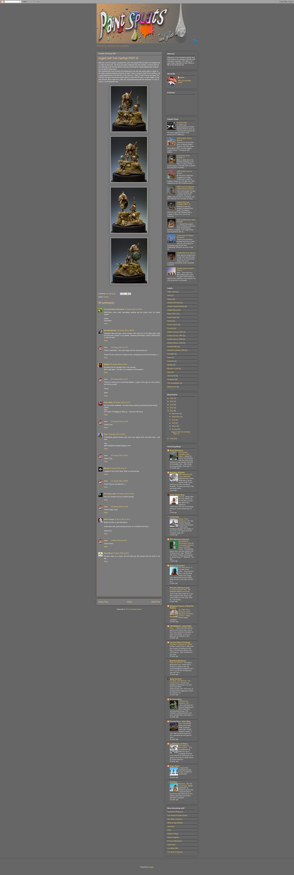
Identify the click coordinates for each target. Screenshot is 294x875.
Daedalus (173, 782)
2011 (172, 411)
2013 (172, 404)
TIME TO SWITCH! (176, 662)
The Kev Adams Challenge (180, 642)
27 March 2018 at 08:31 (121, 553)
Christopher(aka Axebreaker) (114, 309)
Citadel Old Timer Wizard (186, 253)
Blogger (150, 867)
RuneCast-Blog (176, 699)
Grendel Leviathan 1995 (176, 350)
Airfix (169, 295)
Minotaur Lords (172, 368)
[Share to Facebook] (128, 294)
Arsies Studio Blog (177, 495)
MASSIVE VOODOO (177, 472)
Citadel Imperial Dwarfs (175, 306)
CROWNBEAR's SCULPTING (180, 626)
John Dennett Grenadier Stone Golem (184, 454)
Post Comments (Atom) (134, 609)
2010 (172, 438)
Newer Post (103, 602)
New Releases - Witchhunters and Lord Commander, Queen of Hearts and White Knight (186, 545)
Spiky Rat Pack (175, 679)
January (175, 429)
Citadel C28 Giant (173, 303)
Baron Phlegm (109, 519)
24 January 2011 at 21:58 (119, 421)
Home (129, 602)
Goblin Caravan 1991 (175, 332)
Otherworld (171, 376)
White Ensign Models (175, 823)
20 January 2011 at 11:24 (118, 364)
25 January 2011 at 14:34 (116, 434)
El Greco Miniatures (174, 841)
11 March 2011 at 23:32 (119, 540)
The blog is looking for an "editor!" (181, 644)
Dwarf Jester (172, 317)
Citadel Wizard (172, 310)
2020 (172, 398)
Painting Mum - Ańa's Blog (180, 721)
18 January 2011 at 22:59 (133, 309)
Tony (105, 434)
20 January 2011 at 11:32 (119, 379)
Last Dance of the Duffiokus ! (183, 157)
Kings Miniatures (176, 450)
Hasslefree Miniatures (175, 812)
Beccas (106, 468)
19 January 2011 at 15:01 (119, 347)
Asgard (106, 297)
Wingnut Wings (172, 834)
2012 (172, 408)
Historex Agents (173, 837)
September (176, 417)
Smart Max (171, 844)
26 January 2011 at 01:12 (118, 468)
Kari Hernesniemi (110, 330)
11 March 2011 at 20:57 (122, 519)
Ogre (169, 372)
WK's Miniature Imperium (179, 539)
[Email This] (121, 294)
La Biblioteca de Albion (179, 744)
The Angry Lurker (110, 494)
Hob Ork (182, 497)
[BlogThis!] (123, 294)
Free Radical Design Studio (177, 815)
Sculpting (170, 379)
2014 (172, 401)
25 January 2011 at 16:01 (119, 455)
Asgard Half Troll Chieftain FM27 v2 (183, 203)
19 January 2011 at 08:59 (125, 330)
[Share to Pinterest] (130, 294)
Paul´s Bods (108, 402)
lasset (169, 357)
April (173, 423)
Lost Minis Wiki (172, 848)
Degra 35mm (172, 314)
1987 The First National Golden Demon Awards (185, 188)
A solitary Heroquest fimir (178, 589)
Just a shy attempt (185, 723)
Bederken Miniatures (178, 661)
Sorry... (172, 628)
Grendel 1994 (182, 123)
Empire (169, 321)
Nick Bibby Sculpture (174, 819)
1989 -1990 (171, 292)
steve (108, 293)
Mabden (107, 364)
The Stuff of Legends (175, 852)
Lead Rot (170, 361)
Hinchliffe (170, 354)
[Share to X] (125, 294)
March (174, 426)
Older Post (155, 602)
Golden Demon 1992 (174, 343)
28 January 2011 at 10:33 (119, 506)
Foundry (170, 328)
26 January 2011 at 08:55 (119, 481)
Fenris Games (172, 325)
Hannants (170, 826)
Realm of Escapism (177, 565)
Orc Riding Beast (184, 567)
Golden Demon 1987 (174, 336)
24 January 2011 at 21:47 (121, 402)
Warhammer (171, 387)
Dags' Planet (175, 766)
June (174, 420)
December (176, 413)
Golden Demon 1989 (174, 339)
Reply (106, 323)
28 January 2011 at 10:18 (125, 494)
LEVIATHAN (174, 517)
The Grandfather (173, 383)
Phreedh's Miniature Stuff (180, 588)
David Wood (108, 553)
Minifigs (170, 365)
